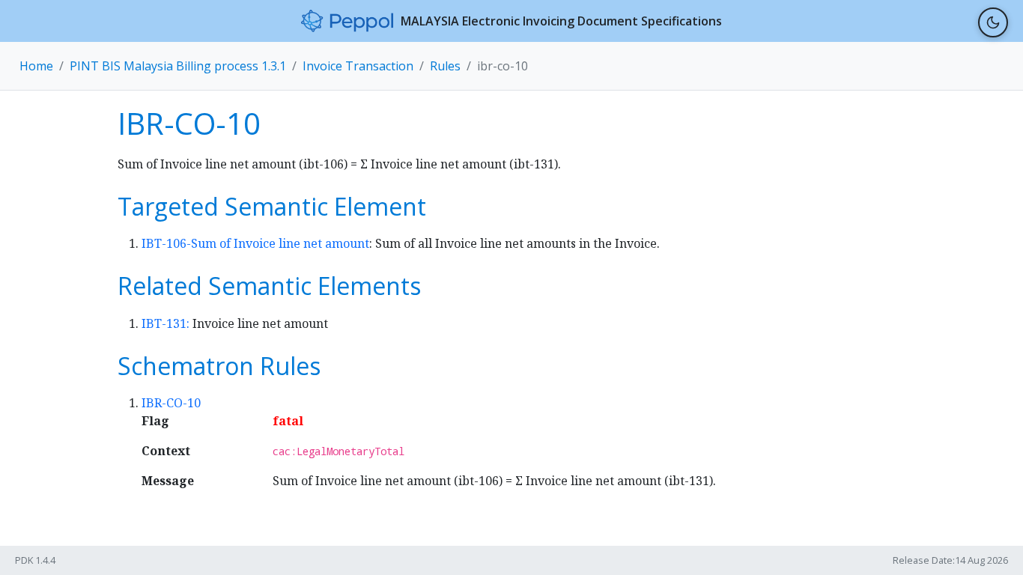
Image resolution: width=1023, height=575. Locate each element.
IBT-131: (167, 323)
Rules (445, 66)
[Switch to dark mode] (993, 22)
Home (36, 66)
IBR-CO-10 (171, 403)
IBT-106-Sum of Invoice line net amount (255, 243)
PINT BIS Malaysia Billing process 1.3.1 (178, 66)
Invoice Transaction (358, 66)
